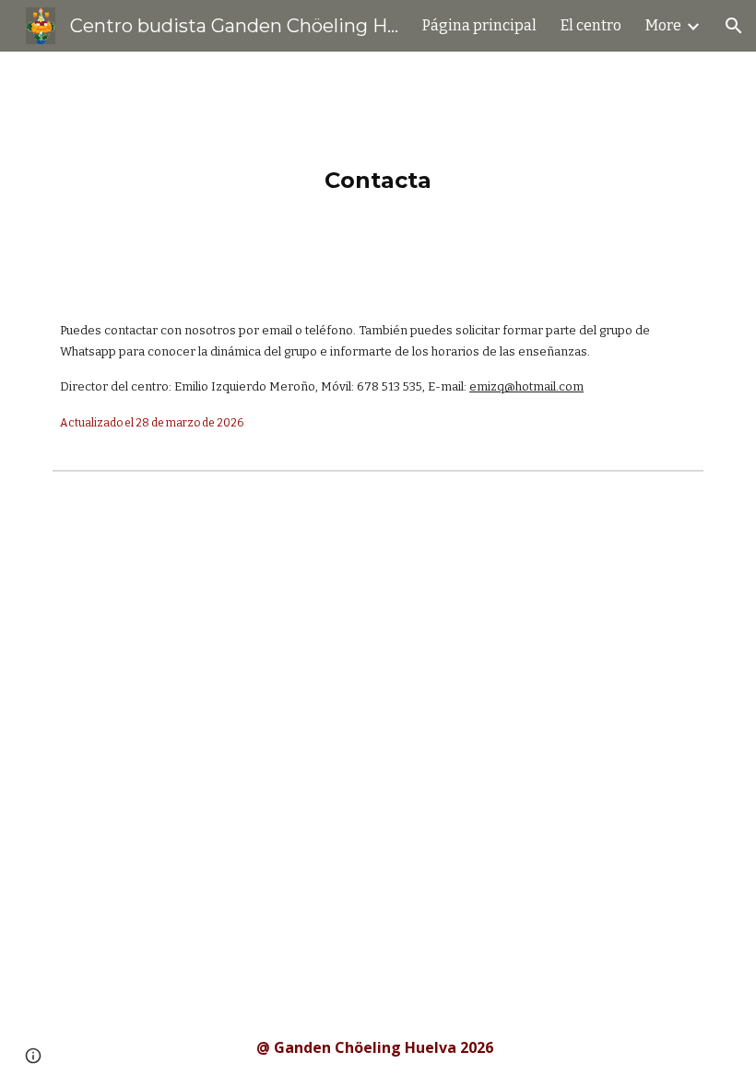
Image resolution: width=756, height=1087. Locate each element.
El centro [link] (591, 25)
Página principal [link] (479, 25)
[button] (734, 26)
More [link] (663, 25)
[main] (378, 170)
